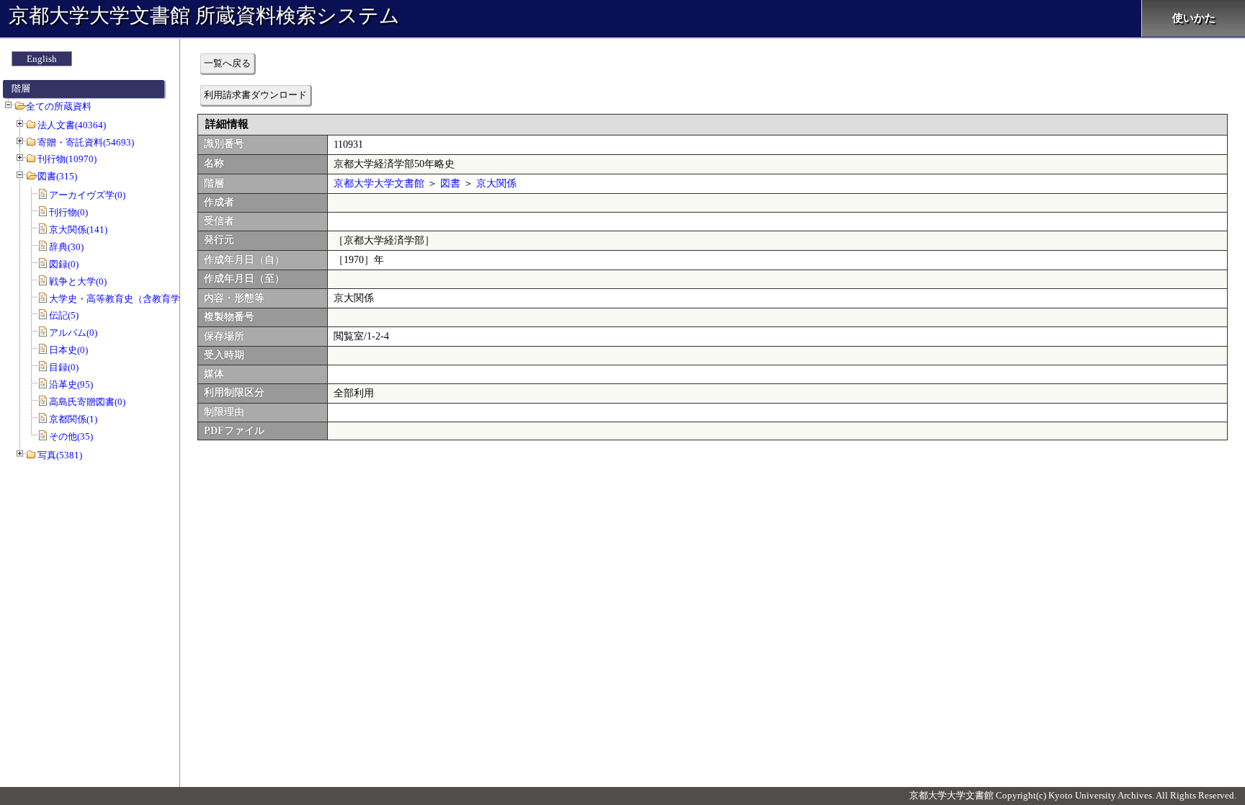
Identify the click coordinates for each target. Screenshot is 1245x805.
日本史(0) (68, 349)
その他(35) (71, 436)
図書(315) (57, 176)
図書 (450, 183)
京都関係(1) (73, 419)
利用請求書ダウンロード (255, 94)
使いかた (1193, 18)
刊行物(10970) (67, 159)
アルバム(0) (73, 332)
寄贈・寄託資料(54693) (85, 142)
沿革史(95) (71, 384)
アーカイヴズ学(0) (87, 195)
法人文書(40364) (71, 125)
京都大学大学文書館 (379, 183)
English (42, 58)
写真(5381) (59, 455)
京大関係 (496, 183)
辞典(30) (66, 246)
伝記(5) (64, 315)
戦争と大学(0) (78, 281)
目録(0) (64, 367)
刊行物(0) (68, 212)
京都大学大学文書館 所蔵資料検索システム (204, 15)
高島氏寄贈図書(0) (87, 401)
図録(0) (64, 264)
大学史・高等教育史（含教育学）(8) (124, 298)
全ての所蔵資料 (59, 106)
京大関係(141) (78, 229)
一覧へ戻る (227, 63)
